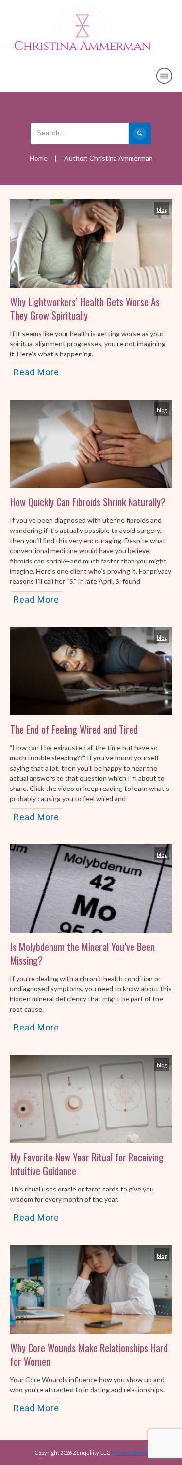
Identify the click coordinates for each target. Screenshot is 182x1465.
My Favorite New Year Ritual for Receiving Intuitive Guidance (87, 1164)
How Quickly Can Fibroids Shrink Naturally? (87, 502)
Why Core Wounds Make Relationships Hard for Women (89, 1354)
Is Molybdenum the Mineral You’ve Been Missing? (82, 953)
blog (162, 210)
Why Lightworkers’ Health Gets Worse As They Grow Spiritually (85, 308)
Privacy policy (131, 1452)
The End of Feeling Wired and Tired (74, 729)
